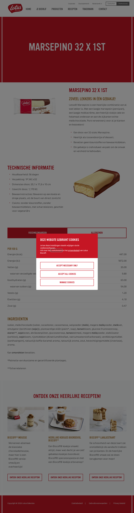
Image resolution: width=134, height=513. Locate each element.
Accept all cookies (67, 274)
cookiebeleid (56, 250)
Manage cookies (67, 282)
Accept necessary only (67, 265)
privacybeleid (74, 250)
